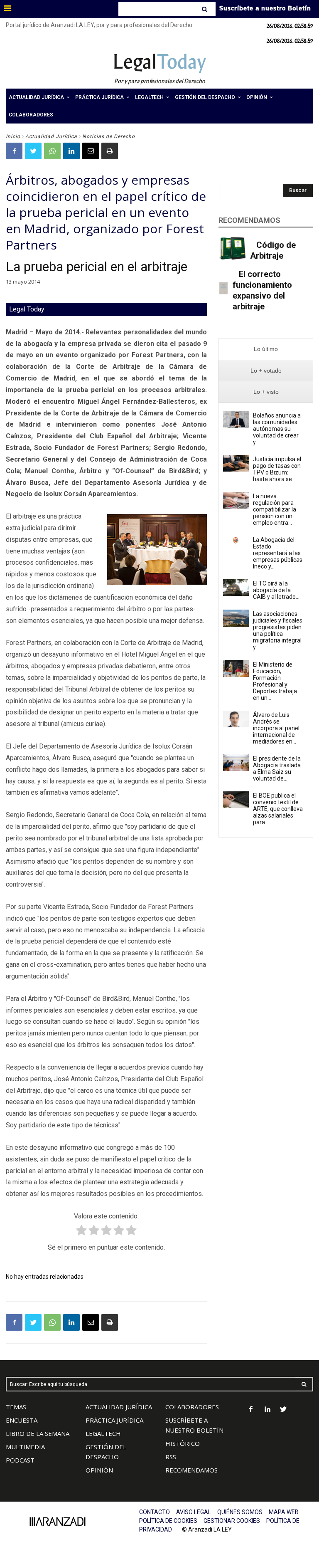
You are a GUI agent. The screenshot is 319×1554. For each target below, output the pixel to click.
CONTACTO (154, 1512)
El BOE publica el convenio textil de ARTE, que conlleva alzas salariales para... (278, 808)
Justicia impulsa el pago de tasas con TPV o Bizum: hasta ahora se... (277, 469)
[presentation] (265, 349)
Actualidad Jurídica (51, 136)
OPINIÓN (99, 1470)
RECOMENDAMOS (191, 1470)
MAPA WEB (284, 1512)
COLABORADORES (192, 1407)
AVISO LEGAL (193, 1512)
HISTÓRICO (182, 1443)
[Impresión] (109, 151)
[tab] (265, 349)
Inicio (13, 136)
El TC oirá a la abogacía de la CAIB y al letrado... (276, 590)
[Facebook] (14, 151)
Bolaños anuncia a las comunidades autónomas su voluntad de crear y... (277, 428)
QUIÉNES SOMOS (240, 1512)
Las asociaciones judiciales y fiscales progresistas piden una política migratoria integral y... (277, 630)
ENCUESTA (21, 1420)
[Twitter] (33, 151)
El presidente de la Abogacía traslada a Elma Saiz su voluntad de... (277, 768)
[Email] (90, 151)
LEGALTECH (103, 1433)
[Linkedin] (71, 151)
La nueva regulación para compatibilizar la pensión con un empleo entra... (274, 509)
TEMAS (16, 1407)
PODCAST (20, 1460)
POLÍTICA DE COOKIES (168, 1520)
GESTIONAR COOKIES (232, 1520)
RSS (170, 1457)
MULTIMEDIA (25, 1447)
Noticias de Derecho (108, 136)
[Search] (205, 9)
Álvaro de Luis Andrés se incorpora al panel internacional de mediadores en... (276, 728)
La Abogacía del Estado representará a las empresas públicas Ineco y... (277, 553)
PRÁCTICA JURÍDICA (114, 1420)
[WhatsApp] (52, 151)
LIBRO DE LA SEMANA (37, 1433)
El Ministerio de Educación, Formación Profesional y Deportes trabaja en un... (275, 681)
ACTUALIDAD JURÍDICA (119, 1407)
